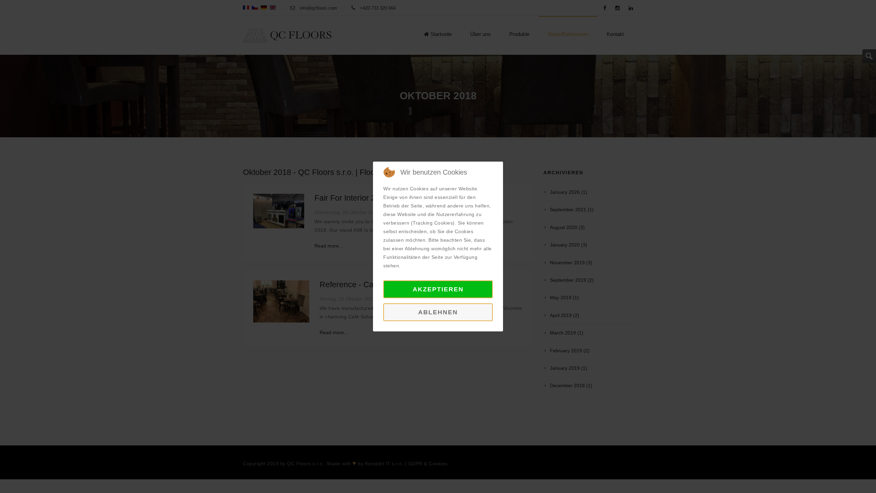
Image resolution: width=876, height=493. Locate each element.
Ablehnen (438, 312)
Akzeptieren (438, 289)
